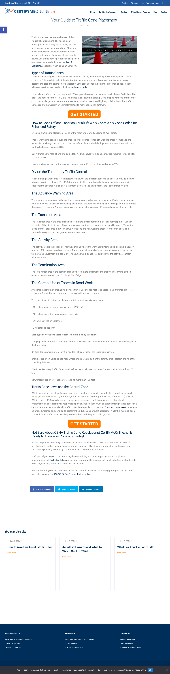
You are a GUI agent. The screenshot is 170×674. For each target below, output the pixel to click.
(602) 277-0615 (62, 474)
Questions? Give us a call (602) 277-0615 (23, 3)
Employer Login (152, 3)
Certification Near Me (13, 647)
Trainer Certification (12, 643)
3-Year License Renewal (140, 12)
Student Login (137, 3)
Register (125, 3)
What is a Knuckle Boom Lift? (135, 547)
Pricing (124, 12)
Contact (164, 12)
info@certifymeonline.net (130, 647)
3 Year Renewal (71, 643)
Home (92, 12)
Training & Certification (74, 647)
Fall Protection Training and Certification (81, 639)
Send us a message (127, 639)
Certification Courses (107, 12)
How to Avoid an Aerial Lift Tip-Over (29, 547)
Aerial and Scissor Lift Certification (18, 639)
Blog (155, 12)
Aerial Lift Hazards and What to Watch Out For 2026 (82, 549)
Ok (150, 670)
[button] (3, 30)
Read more (11, 552)
